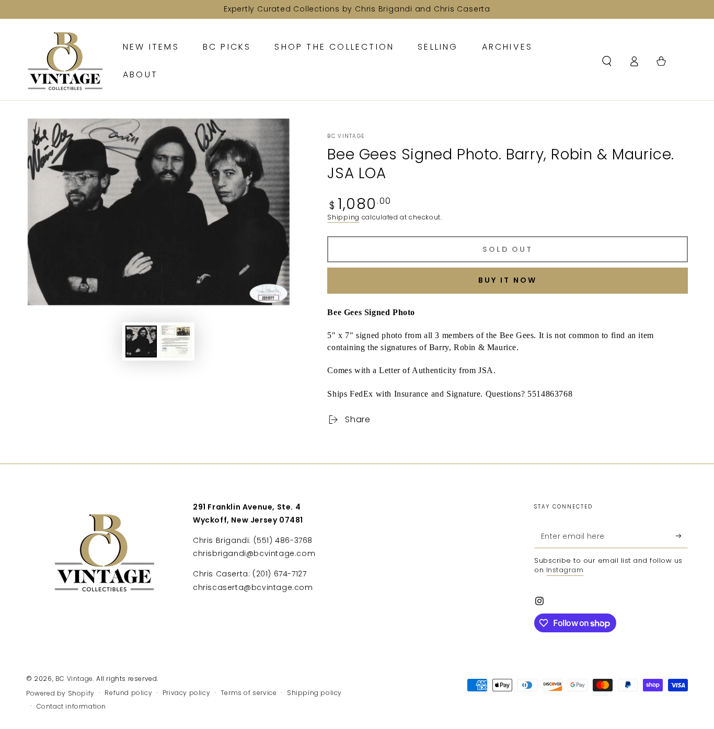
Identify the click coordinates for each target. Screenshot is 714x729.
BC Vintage (345, 136)
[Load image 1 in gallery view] (141, 341)
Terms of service (249, 693)
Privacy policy (186, 693)
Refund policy (128, 693)
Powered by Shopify (60, 693)
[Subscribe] (682, 536)
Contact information (71, 706)
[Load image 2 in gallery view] (175, 341)
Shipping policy (314, 693)
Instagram (565, 570)
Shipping (343, 217)
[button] (606, 61)
